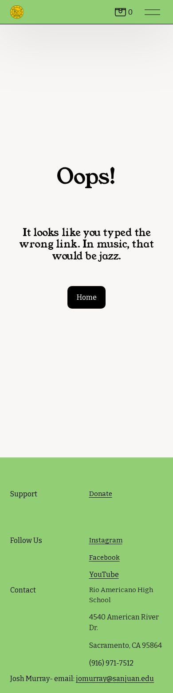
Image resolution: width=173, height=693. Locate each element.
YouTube (104, 574)
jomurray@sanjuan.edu (115, 678)
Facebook (104, 557)
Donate (100, 494)
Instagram (105, 540)
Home (87, 297)
